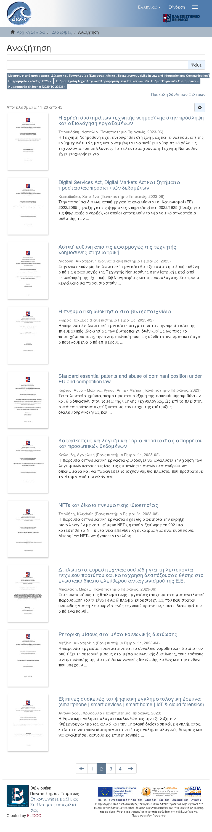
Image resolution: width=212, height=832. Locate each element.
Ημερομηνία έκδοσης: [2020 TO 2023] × (36, 86)
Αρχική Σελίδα (31, 32)
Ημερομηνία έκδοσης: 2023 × (29, 81)
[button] (149, 7)
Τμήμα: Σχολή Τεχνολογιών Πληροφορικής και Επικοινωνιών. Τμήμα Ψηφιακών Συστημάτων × (127, 81)
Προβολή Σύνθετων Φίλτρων (178, 94)
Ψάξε (196, 65)
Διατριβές (62, 32)
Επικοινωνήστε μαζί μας (54, 799)
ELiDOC (34, 815)
